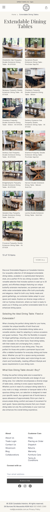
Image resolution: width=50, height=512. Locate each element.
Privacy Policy (34, 509)
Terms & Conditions (33, 459)
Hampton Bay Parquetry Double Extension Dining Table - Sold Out (11, 215)
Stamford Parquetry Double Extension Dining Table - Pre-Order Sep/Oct (35, 155)
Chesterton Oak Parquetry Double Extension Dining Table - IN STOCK (11, 62)
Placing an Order (35, 441)
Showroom (10, 448)
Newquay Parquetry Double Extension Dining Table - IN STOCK (12, 92)
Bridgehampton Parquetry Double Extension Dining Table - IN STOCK (11, 185)
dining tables (39, 341)
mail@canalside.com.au (19, 509)
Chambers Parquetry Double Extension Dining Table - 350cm (34, 92)
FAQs (30, 438)
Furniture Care (34, 454)
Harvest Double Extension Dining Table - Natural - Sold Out (34, 185)
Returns (31, 448)
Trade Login (10, 441)
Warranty (32, 451)
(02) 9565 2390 (39, 506)
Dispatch (32, 444)
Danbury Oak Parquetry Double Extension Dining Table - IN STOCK (11, 155)
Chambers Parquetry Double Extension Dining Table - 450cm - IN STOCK (12, 123)
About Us (9, 438)
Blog (7, 451)
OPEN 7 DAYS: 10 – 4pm (25, 2)
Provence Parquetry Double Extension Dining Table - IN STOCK (12, 245)
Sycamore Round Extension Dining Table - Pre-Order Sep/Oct (34, 62)
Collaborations (12, 454)
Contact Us (10, 444)
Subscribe (25, 481)
